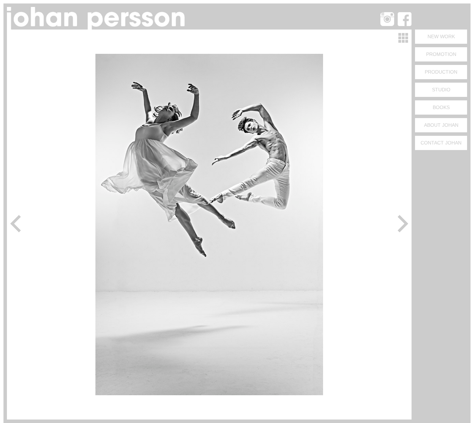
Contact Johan (441, 143)
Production (441, 72)
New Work (441, 36)
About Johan (441, 125)
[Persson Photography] (97, 27)
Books (441, 107)
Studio (441, 89)
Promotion (441, 54)
